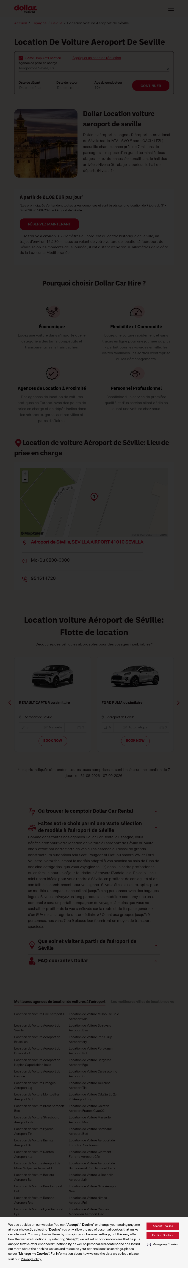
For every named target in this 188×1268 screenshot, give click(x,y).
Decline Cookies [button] (162, 1235)
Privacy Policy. (31, 1259)
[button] (163, 1244)
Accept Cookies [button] (163, 1226)
